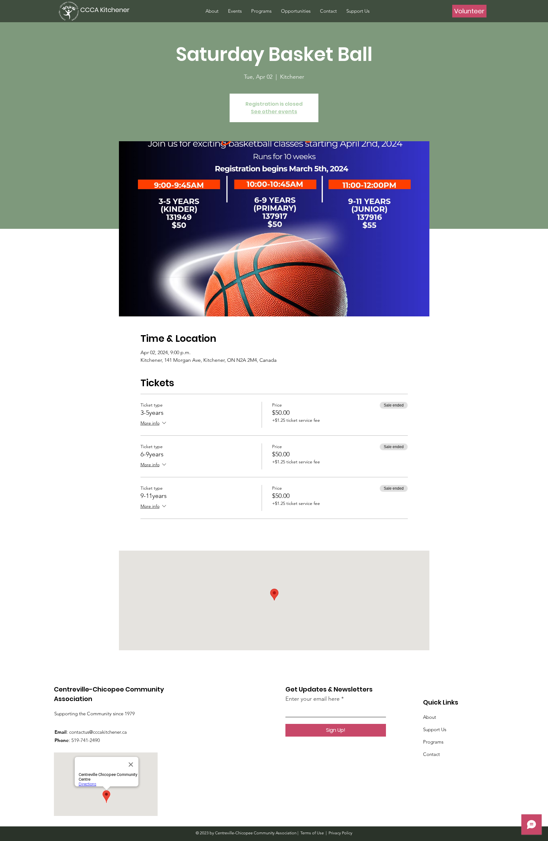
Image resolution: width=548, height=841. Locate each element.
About (429, 717)
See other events (274, 111)
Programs (433, 742)
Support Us (434, 729)
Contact (431, 754)
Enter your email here (312, 699)
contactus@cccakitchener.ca (98, 732)
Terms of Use (312, 833)
